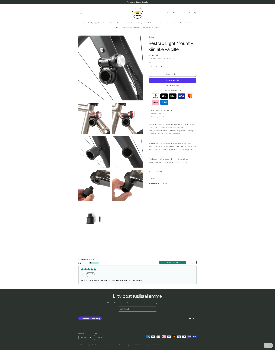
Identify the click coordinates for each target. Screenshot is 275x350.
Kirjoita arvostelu (172, 262)
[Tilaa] (154, 309)
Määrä (150, 62)
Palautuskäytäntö (127, 345)
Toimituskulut (161, 58)
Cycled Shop (86, 345)
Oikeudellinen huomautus (158, 345)
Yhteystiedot (117, 345)
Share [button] (153, 178)
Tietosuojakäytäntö (107, 345)
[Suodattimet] (189, 262)
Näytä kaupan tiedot (157, 117)
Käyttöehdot (137, 345)
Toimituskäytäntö (146, 345)
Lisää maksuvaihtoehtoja (172, 85)
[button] (80, 13)
